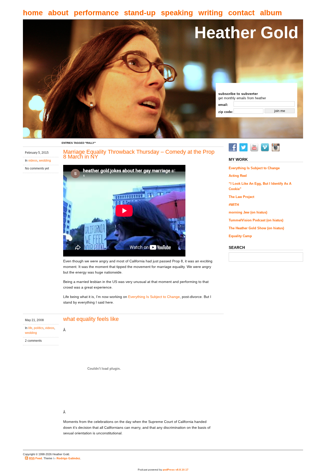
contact (241, 13)
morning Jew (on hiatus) (248, 212)
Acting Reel (238, 176)
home (33, 13)
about (58, 13)
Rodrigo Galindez (68, 458)
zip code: (225, 112)
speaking (177, 13)
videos (32, 160)
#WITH (234, 205)
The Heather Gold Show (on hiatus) (256, 228)
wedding (45, 160)
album (271, 13)
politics (39, 328)
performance (96, 13)
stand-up (140, 13)
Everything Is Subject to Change (154, 297)
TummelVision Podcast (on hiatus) (256, 220)
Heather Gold (246, 32)
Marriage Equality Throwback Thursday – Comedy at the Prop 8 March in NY (138, 154)
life (30, 328)
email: (223, 105)
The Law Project (241, 197)
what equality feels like (91, 319)
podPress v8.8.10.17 (175, 469)
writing (210, 13)
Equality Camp (240, 236)
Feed (35, 458)
